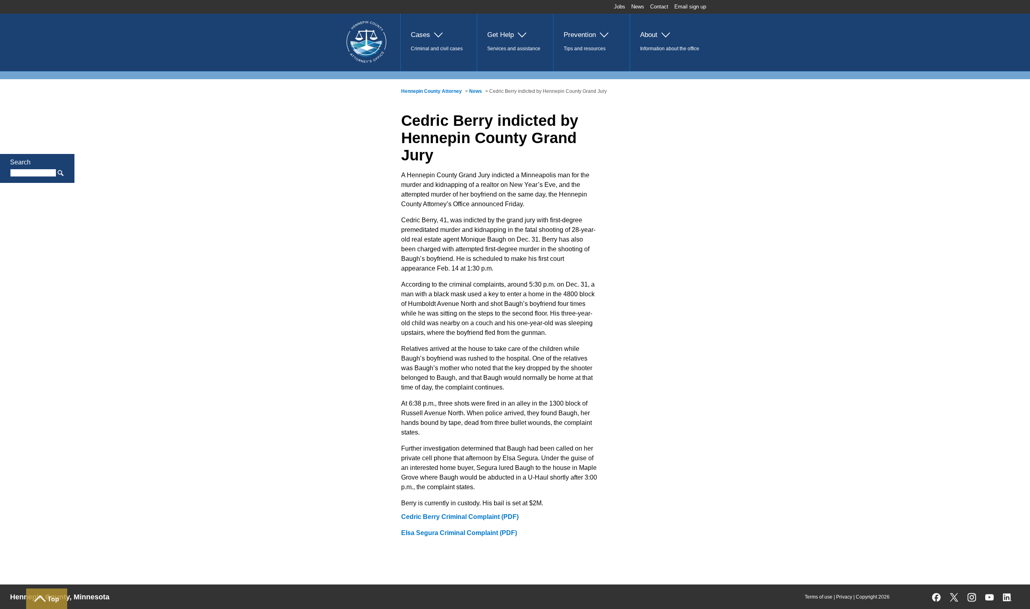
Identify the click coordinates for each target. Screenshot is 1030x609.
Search (20, 162)
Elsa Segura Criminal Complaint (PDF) (459, 532)
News (637, 7)
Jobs (619, 7)
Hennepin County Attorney (431, 91)
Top (53, 599)
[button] (438, 42)
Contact (659, 7)
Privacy (844, 597)
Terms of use (818, 597)
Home (345, 18)
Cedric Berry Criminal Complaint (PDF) (460, 516)
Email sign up (690, 7)
